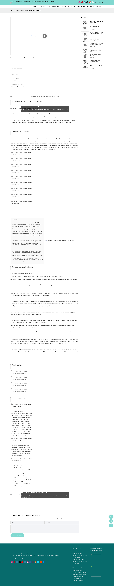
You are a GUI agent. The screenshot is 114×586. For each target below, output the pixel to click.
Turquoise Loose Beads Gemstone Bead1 (95, 61)
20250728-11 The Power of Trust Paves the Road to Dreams (96, 27)
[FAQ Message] (111, 525)
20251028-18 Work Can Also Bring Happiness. (96, 22)
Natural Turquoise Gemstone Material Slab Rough (96, 38)
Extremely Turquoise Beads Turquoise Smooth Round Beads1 (96, 66)
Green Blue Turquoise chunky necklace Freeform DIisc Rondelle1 (96, 44)
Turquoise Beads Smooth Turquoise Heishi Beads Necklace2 (95, 50)
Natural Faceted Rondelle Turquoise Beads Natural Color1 (95, 55)
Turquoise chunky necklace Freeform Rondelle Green (27, 10)
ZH (11, 10)
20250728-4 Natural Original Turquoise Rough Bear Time (96, 33)
